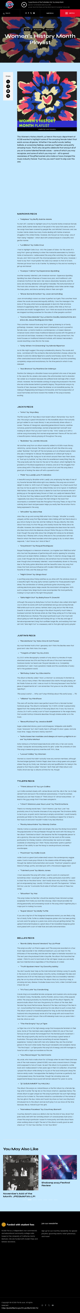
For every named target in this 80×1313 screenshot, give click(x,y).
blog (27, 29)
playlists (37, 29)
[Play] (24, 4)
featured (50, 29)
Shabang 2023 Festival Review (56, 1184)
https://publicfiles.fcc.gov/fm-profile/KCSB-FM (20, 1308)
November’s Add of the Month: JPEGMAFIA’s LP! (19, 1195)
